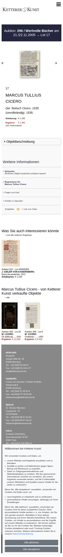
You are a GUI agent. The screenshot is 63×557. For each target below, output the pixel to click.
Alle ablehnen (31, 542)
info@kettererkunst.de (16, 371)
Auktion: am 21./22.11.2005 (31, 33)
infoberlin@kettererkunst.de (19, 423)
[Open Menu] (58, 4)
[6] (3, 63)
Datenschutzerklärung (23, 534)
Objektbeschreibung (20, 141)
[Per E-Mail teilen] (17, 209)
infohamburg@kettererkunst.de (20, 397)
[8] (56, 63)
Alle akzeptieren (31, 549)
